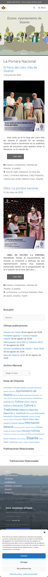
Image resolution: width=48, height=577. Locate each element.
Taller (41, 439)
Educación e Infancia (12, 416)
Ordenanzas (7, 434)
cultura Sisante (30, 402)
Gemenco (23, 172)
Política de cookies (16, 574)
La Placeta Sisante (19, 427)
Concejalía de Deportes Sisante (21, 398)
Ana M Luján (12, 172)
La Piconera (11, 292)
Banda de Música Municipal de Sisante (26, 395)
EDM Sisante (30, 413)
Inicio (7, 471)
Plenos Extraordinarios (36, 434)
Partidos (13, 434)
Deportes (33, 409)
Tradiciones (13, 442)
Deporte (23, 409)
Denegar (24, 562)
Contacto (9, 493)
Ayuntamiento (11, 475)
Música (39, 427)
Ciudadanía (10, 482)
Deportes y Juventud (14, 413)
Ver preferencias (24, 568)
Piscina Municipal (22, 434)
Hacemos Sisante (10, 423)
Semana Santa (21, 439)
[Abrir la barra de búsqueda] (33, 7)
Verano (20, 442)
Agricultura (12, 391)
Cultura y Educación (13, 405)
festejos (11, 419)
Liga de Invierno (30, 427)
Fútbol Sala (33, 419)
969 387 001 (16, 2)
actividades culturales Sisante (14, 388)
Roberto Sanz (28, 179)
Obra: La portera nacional (20, 188)
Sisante (39, 179)
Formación (18, 419)
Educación (40, 413)
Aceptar (24, 556)
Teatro (24, 296)
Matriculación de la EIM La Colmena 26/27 (23, 342)
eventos (25, 416)
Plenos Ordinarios (9, 439)
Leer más (17, 156)
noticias (35, 430)
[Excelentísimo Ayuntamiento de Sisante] (3, 7)
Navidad (26, 431)
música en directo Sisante (12, 431)
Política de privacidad (30, 574)
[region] (24, 33)
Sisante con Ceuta (12, 332)
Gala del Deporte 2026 (14, 355)
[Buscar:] (24, 317)
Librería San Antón (12, 179)
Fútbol (25, 419)
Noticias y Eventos (13, 486)
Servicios (9, 479)
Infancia (21, 423)
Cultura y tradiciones (16, 165)
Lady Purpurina (36, 175)
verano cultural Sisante (31, 442)
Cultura (19, 401)
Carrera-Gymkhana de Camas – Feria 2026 (23, 348)
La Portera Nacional (18, 175)
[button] (44, 532)
